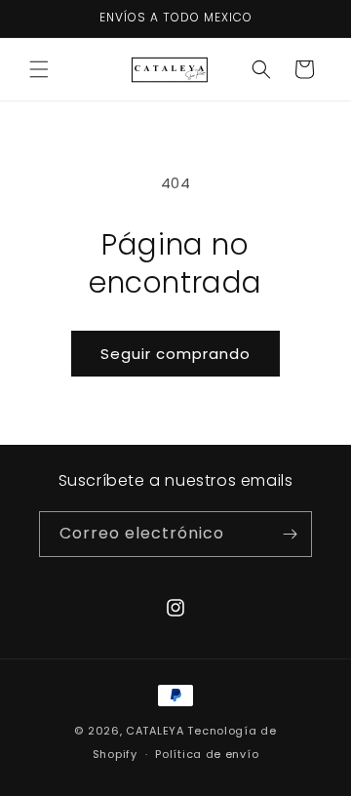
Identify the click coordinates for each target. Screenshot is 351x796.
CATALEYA (155, 730)
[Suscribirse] (289, 534)
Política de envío (206, 754)
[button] (39, 69)
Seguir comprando (175, 353)
